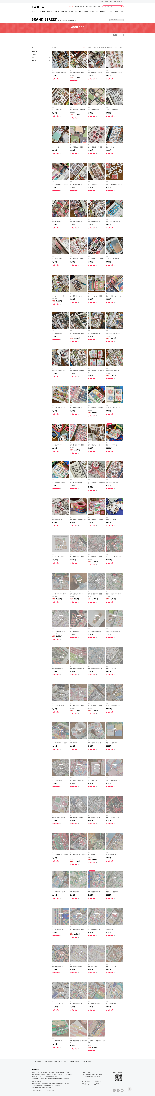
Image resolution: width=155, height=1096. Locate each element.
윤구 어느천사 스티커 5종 (112, 482)
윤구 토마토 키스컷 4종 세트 (112, 445)
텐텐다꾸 (33, 61)
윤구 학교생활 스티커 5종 (58, 333)
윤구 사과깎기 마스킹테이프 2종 (77, 519)
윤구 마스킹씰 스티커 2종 (58, 370)
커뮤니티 (71, 6)
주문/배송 (114, 1)
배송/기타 (34, 51)
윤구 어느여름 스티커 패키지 (77, 929)
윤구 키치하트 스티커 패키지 (95, 556)
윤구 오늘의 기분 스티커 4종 (112, 147)
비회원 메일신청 (97, 1083)
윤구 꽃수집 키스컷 (56, 221)
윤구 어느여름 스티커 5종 (94, 929)
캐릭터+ (82, 6)
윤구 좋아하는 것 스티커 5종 (77, 370)
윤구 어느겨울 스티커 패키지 (113, 333)
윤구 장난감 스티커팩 (111, 1003)
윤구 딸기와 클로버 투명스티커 (95, 519)
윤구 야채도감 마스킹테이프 (59, 407)
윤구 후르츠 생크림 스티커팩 (95, 296)
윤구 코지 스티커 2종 (111, 966)
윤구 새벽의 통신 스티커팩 (76, 817)
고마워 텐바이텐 (85, 1085)
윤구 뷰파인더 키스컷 (93, 184)
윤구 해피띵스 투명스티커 (94, 1003)
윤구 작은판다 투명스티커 (112, 892)
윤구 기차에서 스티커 (57, 780)
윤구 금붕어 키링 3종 (57, 519)
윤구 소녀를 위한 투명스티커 (95, 147)
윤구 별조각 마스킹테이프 (76, 966)
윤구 (53, 70)
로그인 (102, 1)
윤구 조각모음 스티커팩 (93, 110)
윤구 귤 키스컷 (73, 743)
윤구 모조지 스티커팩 (111, 929)
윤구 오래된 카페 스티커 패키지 (77, 110)
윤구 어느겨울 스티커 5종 (94, 333)
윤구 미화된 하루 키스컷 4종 (59, 72)
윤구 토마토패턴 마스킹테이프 (59, 743)
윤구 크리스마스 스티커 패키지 (113, 556)
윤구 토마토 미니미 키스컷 (94, 743)
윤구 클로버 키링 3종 (57, 1041)
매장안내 (88, 1061)
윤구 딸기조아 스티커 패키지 (77, 705)
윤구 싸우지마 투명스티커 (76, 482)
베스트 (90, 6)
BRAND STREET (44, 19)
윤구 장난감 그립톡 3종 (57, 1003)
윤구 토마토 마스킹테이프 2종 (113, 631)
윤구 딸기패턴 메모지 (93, 780)
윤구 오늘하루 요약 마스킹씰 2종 (96, 259)
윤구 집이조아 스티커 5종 (94, 221)
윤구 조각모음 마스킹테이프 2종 (60, 184)
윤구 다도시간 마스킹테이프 (94, 631)
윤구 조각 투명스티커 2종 (94, 892)
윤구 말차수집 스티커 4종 (58, 110)
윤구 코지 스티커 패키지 (58, 556)
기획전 (86, 6)
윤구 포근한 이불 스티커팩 (58, 892)
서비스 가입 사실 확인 (63, 1078)
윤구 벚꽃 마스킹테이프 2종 (59, 259)
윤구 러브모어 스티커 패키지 (77, 556)
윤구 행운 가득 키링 (93, 854)
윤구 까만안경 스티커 (111, 668)
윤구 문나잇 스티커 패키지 (58, 631)
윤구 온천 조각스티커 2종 (58, 445)
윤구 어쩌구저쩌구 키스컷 (112, 110)
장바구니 (120, 1)
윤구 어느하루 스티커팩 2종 (59, 147)
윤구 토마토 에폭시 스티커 (58, 929)
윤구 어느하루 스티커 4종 (76, 184)
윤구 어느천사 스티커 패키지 (77, 445)
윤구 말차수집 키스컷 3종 (76, 221)
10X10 (37, 7)
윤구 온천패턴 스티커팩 (58, 668)
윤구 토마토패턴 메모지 (111, 743)
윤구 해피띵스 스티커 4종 (76, 1003)
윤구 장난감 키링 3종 (111, 519)
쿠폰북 (95, 1085)
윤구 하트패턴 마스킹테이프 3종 (113, 296)
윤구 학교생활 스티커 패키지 (77, 333)
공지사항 (83, 1061)
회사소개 (33, 1061)
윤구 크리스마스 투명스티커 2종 (60, 854)
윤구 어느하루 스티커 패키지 (95, 705)
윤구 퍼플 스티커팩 (92, 966)
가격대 (33, 57)
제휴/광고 (77, 1061)
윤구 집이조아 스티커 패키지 (59, 296)
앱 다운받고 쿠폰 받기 (117, 1072)
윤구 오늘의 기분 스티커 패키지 (95, 407)
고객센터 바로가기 (85, 1072)
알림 (111, 1)
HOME (59, 20)
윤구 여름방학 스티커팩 (58, 966)
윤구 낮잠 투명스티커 (111, 854)
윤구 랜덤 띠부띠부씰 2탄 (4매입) (114, 184)
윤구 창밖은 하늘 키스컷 (94, 445)
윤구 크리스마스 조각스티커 (112, 817)
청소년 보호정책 (62, 1061)
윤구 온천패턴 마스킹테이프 (76, 594)
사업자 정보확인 (68, 1074)
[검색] (121, 7)
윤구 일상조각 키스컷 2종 (76, 296)
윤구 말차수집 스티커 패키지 (77, 72)
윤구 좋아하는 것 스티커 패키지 (113, 370)
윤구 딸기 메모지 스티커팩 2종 (113, 780)
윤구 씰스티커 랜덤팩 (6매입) (113, 705)
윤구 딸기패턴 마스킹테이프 (76, 780)
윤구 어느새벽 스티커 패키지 (95, 594)
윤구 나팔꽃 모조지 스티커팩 (113, 407)
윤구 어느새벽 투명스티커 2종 (95, 668)
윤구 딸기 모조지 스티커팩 (58, 817)
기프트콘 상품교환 (97, 1081)
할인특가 (95, 6)
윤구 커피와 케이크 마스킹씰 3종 (114, 72)
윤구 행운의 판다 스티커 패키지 (113, 594)
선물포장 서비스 (85, 1083)
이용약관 (44, 1061)
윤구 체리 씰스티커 (74, 631)
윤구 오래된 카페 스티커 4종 (77, 259)
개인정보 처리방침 (52, 1061)
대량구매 (76, 6)
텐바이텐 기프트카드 (86, 1081)
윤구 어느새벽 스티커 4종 (94, 817)
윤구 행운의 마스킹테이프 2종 (77, 668)
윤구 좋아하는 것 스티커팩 (76, 147)
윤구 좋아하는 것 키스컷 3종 (95, 72)
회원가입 (106, 1)
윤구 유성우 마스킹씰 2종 (76, 407)
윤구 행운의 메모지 (74, 892)
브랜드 (100, 6)
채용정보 (39, 1061)
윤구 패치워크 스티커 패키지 (59, 594)
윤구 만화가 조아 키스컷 (58, 705)
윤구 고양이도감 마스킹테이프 (113, 221)
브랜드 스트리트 (65, 20)
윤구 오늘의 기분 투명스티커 (59, 482)
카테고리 (33, 54)
